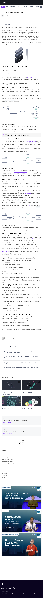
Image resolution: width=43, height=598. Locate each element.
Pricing (35, 593)
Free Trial (28, 593)
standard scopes (30, 192)
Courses (18, 6)
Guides (37, 6)
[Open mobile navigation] (41, 2)
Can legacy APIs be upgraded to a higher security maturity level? (22, 367)
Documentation (24, 6)
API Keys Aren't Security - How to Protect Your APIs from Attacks (17, 135)
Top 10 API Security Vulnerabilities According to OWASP (11, 452)
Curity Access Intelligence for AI (18, 593)
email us (2, 588)
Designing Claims (5, 457)
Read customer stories (7, 433)
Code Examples (12, 6)
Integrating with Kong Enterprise (7, 461)
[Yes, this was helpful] (20, 443)
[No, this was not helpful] (23, 443)
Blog (7, 6)
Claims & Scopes (4, 473)
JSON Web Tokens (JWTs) (36, 238)
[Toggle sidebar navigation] (41, 6)
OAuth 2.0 (3, 477)
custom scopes (28, 193)
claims (29, 205)
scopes (27, 197)
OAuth (28, 77)
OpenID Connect (34, 77)
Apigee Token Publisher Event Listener (8, 459)
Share (5, 17)
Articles (3, 6)
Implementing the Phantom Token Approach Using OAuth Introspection (13, 463)
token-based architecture (31, 141)
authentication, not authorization (20, 172)
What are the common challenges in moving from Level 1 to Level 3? (22, 362)
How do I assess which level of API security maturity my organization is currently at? (20, 351)
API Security (4, 479)
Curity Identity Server (5, 593)
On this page (7, 24)
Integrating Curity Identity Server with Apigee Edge (10, 465)
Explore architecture (7, 422)
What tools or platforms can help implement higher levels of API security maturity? (22, 357)
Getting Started (31, 6)
